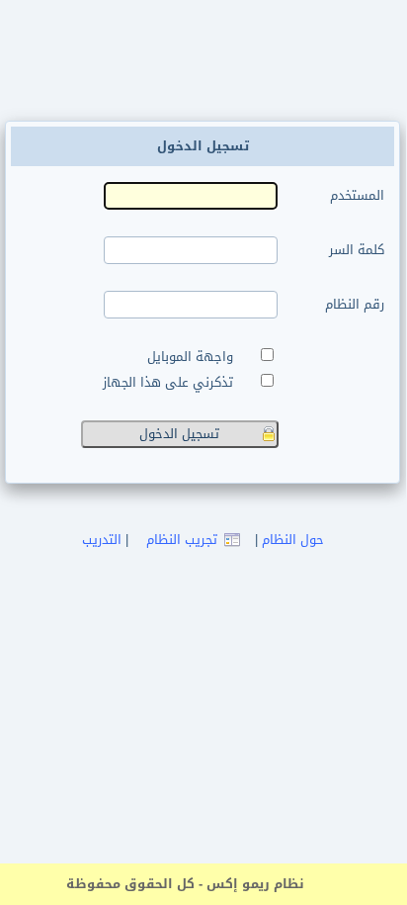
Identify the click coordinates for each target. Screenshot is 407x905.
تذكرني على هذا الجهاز (172, 383)
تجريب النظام (181, 539)
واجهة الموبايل (194, 357)
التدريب (102, 539)
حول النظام (293, 539)
